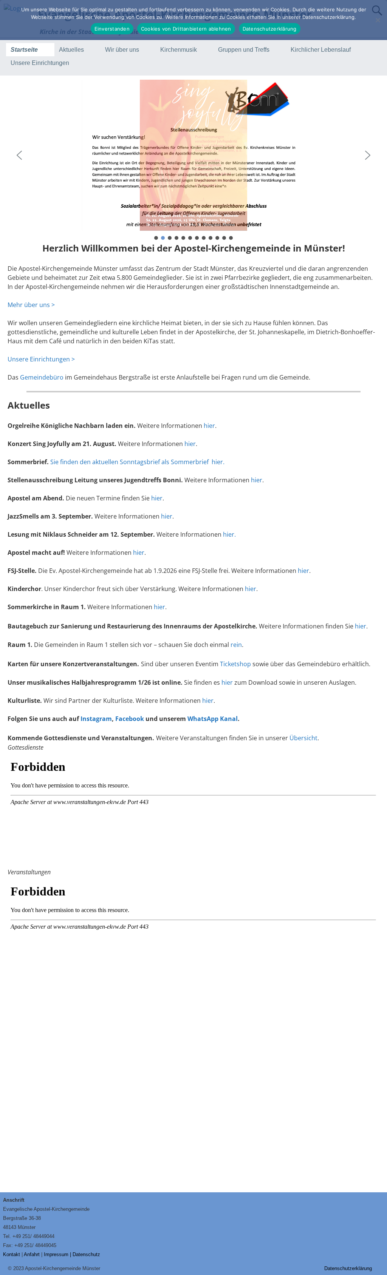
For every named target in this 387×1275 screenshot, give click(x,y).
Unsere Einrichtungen (40, 63)
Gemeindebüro (41, 377)
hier (209, 425)
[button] (193, 155)
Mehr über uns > (31, 305)
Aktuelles (71, 49)
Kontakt (11, 1254)
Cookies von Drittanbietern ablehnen (186, 29)
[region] (193, 160)
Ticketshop (235, 664)
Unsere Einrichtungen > (41, 359)
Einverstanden (112, 29)
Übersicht (303, 738)
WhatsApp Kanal (212, 719)
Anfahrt (32, 1254)
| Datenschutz (85, 1254)
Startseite (24, 49)
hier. (229, 534)
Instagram (95, 719)
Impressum (56, 1254)
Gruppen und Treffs (243, 49)
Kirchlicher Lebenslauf (321, 49)
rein (236, 645)
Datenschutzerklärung (348, 1268)
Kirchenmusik (178, 49)
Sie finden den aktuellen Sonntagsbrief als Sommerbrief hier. (137, 462)
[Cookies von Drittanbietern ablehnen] (377, 20)
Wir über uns (122, 49)
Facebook (129, 719)
